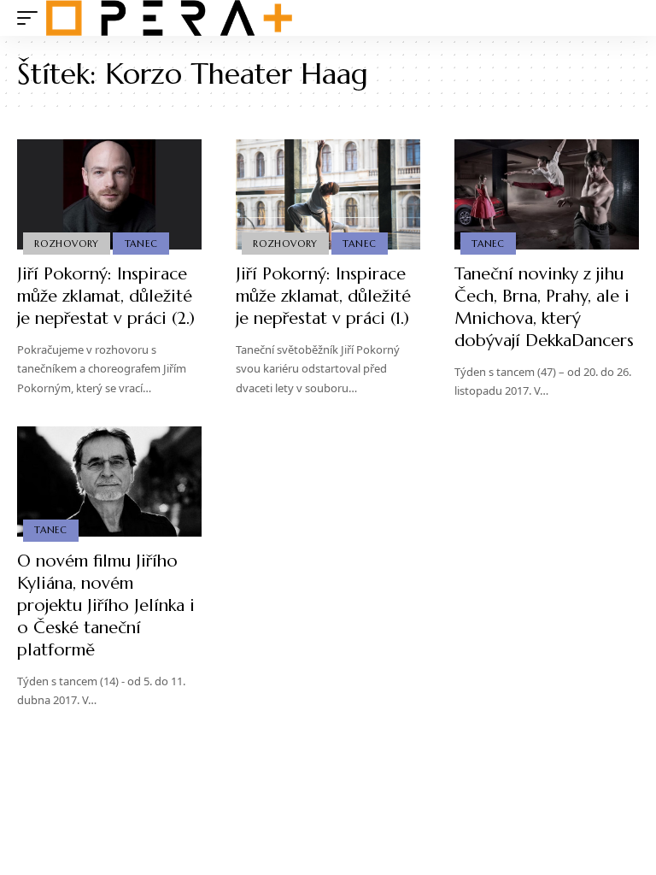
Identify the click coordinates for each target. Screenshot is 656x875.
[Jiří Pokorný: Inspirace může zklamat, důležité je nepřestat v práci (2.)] (109, 194)
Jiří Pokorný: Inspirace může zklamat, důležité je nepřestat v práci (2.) (106, 296)
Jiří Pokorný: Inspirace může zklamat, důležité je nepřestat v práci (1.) (323, 296)
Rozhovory (66, 244)
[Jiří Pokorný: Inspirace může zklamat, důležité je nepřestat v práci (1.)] (328, 194)
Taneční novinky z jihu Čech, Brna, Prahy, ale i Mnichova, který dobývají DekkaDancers (544, 307)
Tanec (141, 244)
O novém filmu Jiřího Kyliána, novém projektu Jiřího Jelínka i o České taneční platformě (106, 605)
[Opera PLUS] (169, 18)
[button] (31, 18)
